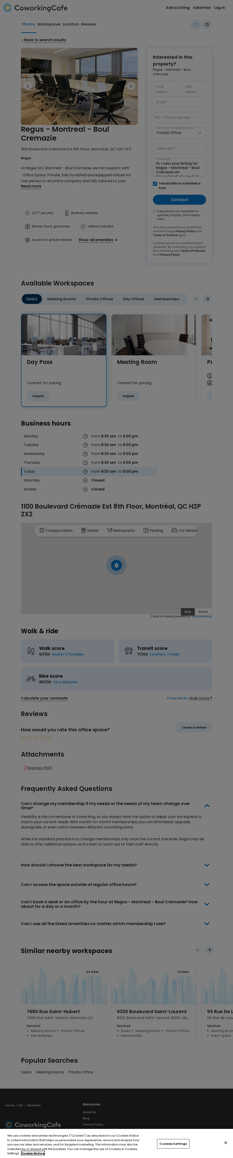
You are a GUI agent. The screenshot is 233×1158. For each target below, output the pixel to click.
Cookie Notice (33, 1153)
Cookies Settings (173, 1144)
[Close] (226, 1143)
